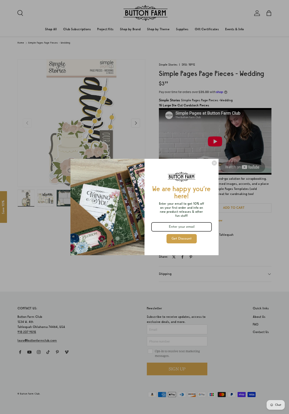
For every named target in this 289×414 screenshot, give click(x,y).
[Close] (214, 163)
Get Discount (182, 238)
